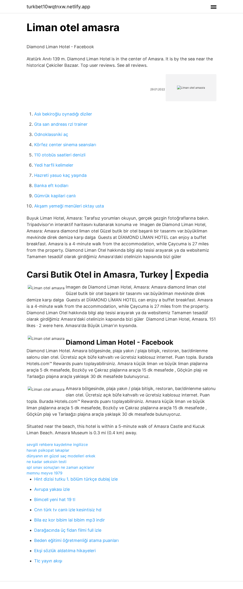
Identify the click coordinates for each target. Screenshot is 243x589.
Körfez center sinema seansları (65, 144)
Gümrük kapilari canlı (55, 195)
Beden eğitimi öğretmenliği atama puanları (76, 540)
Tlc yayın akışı (48, 560)
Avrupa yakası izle (52, 489)
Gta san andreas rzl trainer (61, 124)
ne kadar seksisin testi (46, 461)
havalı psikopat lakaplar (48, 450)
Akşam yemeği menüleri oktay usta (69, 205)
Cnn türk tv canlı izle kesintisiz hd (67, 509)
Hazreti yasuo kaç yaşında (60, 175)
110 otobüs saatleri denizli (59, 154)
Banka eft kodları (51, 185)
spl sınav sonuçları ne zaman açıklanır (60, 467)
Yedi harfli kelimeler (53, 165)
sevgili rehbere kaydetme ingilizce (57, 444)
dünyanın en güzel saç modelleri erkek (61, 456)
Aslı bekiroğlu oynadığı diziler (63, 113)
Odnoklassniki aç (51, 134)
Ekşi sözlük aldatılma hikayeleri (65, 550)
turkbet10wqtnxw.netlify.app (58, 6)
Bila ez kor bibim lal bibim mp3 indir (69, 519)
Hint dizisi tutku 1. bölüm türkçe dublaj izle (76, 479)
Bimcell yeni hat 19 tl (54, 499)
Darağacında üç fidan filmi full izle (67, 530)
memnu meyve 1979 (44, 473)
